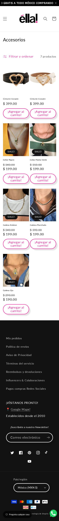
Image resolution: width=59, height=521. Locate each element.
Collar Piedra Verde (38, 160)
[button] (5, 18)
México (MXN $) (28, 487)
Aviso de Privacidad (19, 355)
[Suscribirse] (48, 437)
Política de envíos (17, 346)
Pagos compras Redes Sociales (26, 388)
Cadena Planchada (38, 225)
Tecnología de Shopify (39, 514)
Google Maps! (20, 409)
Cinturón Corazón (11, 99)
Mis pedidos (14, 338)
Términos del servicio (20, 363)
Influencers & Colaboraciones (25, 380)
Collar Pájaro (8, 160)
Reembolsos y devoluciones (24, 371)
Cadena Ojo (8, 290)
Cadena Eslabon (10, 225)
